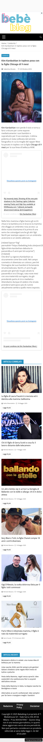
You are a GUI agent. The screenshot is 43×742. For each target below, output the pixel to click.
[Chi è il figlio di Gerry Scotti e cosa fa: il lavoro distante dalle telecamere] (21, 425)
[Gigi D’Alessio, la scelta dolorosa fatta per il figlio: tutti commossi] (21, 567)
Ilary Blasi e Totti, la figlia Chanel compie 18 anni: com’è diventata (20, 539)
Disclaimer (35, 706)
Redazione (8, 706)
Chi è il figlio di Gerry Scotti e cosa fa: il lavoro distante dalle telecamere (18, 444)
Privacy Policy (20, 706)
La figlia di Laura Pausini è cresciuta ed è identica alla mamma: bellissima (19, 397)
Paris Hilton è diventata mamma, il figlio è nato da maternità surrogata (20, 632)
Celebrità (5, 55)
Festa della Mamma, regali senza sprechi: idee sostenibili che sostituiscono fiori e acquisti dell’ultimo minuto (20, 679)
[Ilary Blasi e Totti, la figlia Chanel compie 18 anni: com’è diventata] (21, 521)
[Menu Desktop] (3, 37)
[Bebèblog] (16, 22)
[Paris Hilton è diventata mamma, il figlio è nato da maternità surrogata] (21, 614)
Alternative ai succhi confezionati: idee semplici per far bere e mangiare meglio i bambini (20, 694)
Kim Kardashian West (28, 214)
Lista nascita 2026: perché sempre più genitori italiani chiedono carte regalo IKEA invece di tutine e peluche (20, 669)
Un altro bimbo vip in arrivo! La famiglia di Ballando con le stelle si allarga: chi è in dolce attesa (21, 492)
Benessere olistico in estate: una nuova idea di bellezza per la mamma (20, 661)
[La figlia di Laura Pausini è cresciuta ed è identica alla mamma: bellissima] (21, 379)
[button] (41, 37)
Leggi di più (7, 408)
